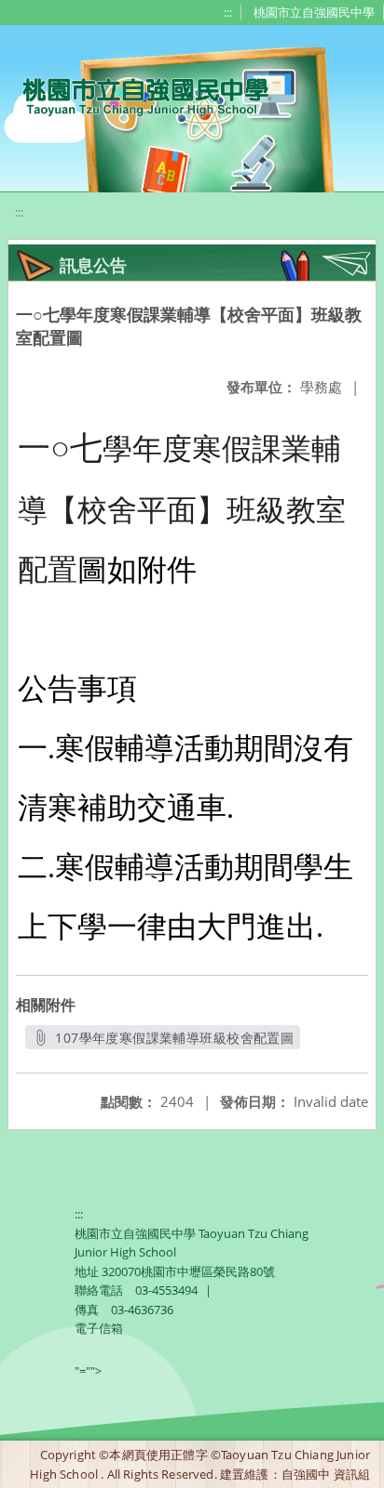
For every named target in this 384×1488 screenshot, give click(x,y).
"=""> (88, 1371)
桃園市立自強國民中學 (314, 12)
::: (228, 12)
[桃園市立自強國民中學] (136, 95)
